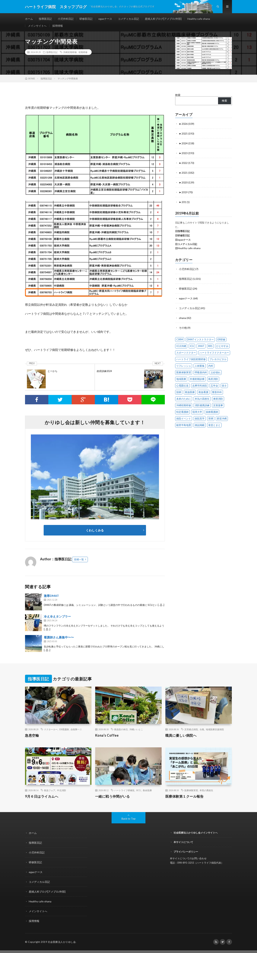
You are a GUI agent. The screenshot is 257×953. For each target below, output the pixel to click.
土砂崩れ (216, 372)
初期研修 (82, 52)
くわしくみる (96, 530)
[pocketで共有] (129, 399)
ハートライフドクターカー (214, 352)
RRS (210, 346)
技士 (224, 385)
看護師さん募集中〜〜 (59, 637)
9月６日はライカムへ (41, 796)
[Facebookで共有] (36, 399)
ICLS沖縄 (181, 346)
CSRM (179, 339)
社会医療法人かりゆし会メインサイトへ (196, 832)
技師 (178, 392)
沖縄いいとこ (136, 729)
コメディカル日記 (128, 18)
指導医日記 (45, 18)
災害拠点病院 (191, 729)
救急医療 (190, 392)
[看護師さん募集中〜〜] (33, 643)
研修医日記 (86, 18)
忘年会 (214, 385)
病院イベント (183, 418)
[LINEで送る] (153, 399)
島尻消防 (213, 378)
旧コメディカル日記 (186, 244)
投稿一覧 (79, 559)
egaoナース (105, 18)
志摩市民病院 (199, 385)
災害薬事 (218, 405)
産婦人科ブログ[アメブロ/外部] (163, 18)
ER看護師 (64, 729)
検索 (177, 95)
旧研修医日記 (182, 235)
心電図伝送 (182, 385)
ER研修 (221, 339)
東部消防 (218, 398)
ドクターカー (51, 729)
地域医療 (181, 378)
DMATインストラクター (200, 339)
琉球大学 (197, 411)
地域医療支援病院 (215, 729)
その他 (183, 327)
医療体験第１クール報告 (184, 796)
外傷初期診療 (197, 378)
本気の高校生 (202, 398)
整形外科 (217, 392)
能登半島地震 (183, 425)
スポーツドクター (186, 352)
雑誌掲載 (200, 425)
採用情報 (57, 25)
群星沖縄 (222, 418)
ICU (192, 346)
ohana (182, 317)
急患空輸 (32, 735)
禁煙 (210, 418)
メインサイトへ (37, 25)
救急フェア (49, 790)
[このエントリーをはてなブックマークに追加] (106, 399)
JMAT (201, 346)
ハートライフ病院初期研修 (191, 359)
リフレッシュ (183, 365)
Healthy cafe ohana (198, 18)
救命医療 (147, 790)
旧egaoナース (183, 239)
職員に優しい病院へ (181, 735)
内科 (210, 365)
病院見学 (200, 418)
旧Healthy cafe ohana (187, 248)
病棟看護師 (212, 411)
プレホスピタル (218, 359)
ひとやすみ (222, 346)
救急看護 (203, 392)
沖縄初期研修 (70, 52)
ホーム (29, 18)
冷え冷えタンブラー (57, 616)
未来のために (183, 398)
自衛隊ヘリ (76, 729)
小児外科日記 (66, 18)
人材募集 (200, 365)
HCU (138, 790)
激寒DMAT (51, 595)
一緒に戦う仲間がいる (112, 796)
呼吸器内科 (201, 372)
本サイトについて (183, 841)
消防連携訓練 (202, 405)
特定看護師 (182, 411)
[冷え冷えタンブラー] (33, 622)
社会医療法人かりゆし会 (62, 941)
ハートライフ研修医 (124, 790)
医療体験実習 (183, 372)
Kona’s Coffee (107, 735)
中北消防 (61, 790)
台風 (202, 729)
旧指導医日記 (182, 231)
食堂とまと (214, 425)
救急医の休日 (121, 729)
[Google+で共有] (83, 399)
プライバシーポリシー (186, 851)
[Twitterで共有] (60, 399)
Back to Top (129, 818)
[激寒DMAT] (33, 601)
